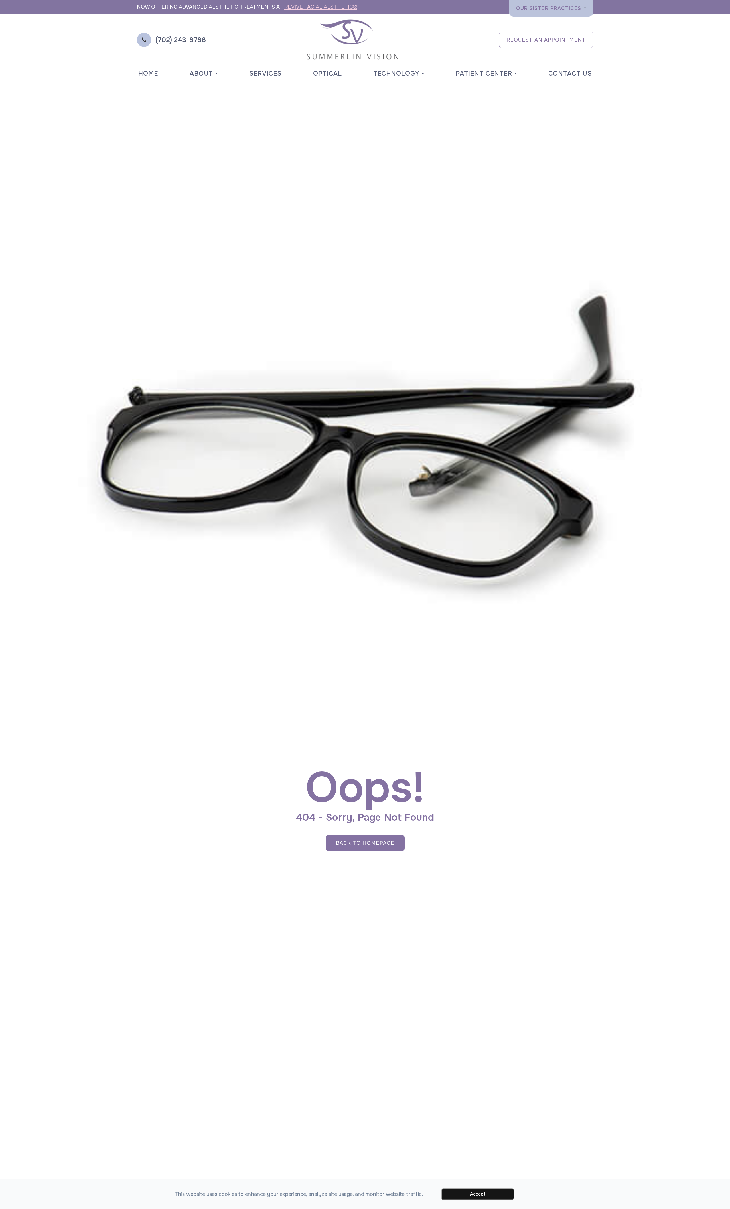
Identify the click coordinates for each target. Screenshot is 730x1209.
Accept (478, 1194)
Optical (327, 74)
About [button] (201, 74)
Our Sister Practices (548, 8)
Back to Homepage (365, 843)
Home (148, 74)
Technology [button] (396, 74)
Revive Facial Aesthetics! (320, 7)
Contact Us (570, 74)
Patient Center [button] (484, 74)
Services (265, 74)
